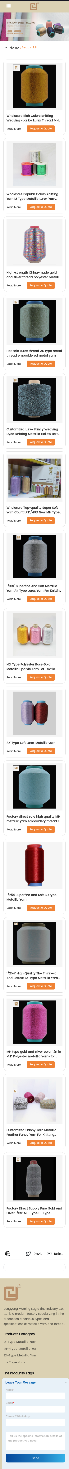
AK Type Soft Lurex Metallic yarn (31, 742)
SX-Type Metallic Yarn (20, 1355)
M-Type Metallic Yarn (19, 1342)
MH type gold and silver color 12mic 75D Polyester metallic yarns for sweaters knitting (34, 1056)
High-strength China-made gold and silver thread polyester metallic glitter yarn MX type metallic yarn (34, 277)
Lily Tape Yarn (14, 1362)
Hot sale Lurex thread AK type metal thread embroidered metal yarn (34, 353)
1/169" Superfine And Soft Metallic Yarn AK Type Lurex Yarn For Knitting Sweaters (34, 591)
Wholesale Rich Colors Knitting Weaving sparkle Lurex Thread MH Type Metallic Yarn (33, 120)
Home (14, 47)
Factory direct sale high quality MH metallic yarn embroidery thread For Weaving (34, 821)
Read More (14, 129)
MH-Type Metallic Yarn (20, 1348)
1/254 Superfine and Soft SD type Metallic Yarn (32, 897)
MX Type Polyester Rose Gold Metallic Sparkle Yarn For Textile (31, 667)
